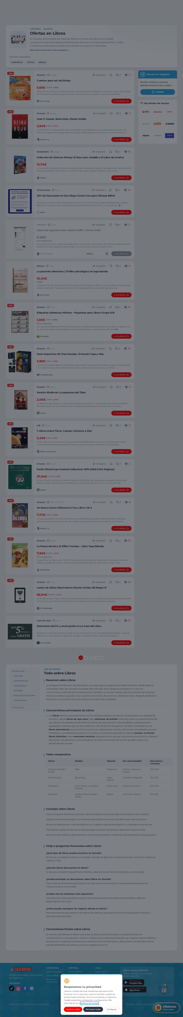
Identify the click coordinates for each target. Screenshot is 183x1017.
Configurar (112, 1009)
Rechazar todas (93, 1009)
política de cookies (89, 1003)
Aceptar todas (73, 1009)
